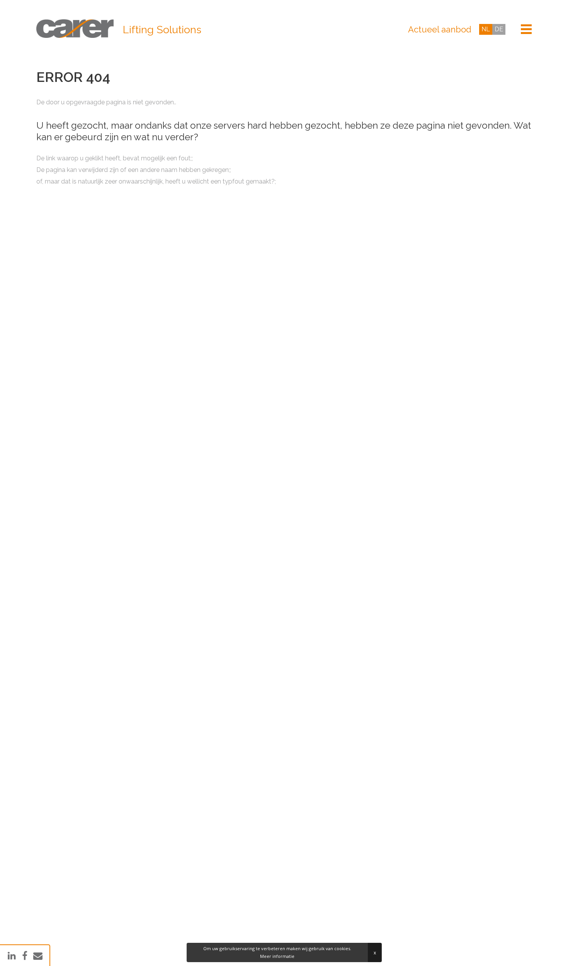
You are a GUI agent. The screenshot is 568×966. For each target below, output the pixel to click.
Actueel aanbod (439, 29)
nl (485, 29)
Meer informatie (277, 956)
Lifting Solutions (162, 30)
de (499, 29)
